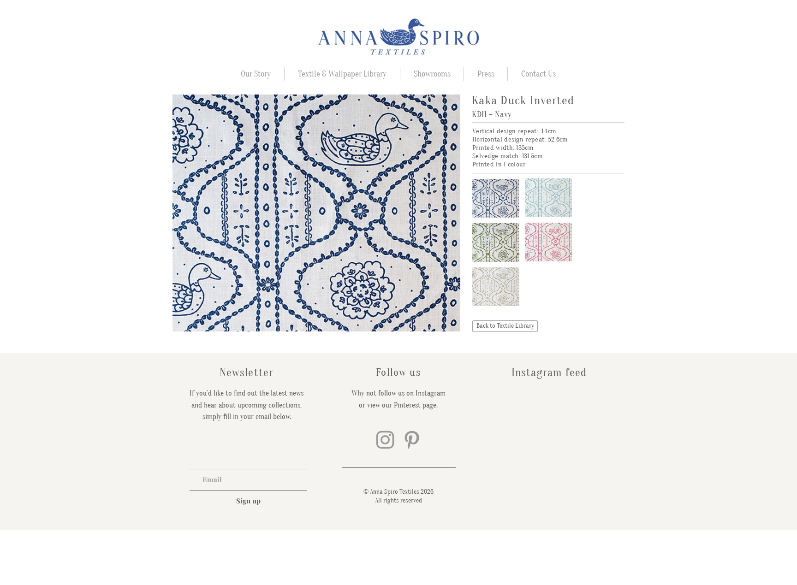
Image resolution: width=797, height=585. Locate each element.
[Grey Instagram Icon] (385, 440)
